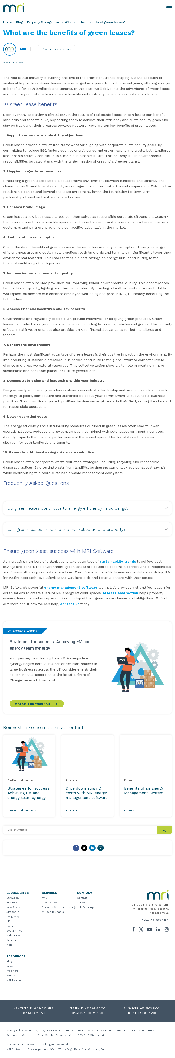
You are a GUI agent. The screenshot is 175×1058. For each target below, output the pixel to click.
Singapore (12, 911)
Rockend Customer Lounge (59, 907)
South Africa (14, 930)
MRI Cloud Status (53, 911)
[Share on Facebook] (76, 848)
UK (8, 921)
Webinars (12, 970)
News (9, 966)
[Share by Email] (100, 848)
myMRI (46, 897)
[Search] (164, 830)
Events (10, 975)
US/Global (12, 897)
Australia (12, 902)
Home (7, 22)
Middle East (14, 935)
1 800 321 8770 (35, 1013)
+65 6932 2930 (149, 1008)
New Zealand (14, 907)
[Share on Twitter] (84, 848)
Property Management (43, 22)
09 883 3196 (159, 920)
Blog (19, 22)
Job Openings (86, 907)
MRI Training (13, 980)
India (9, 944)
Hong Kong (12, 916)
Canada (11, 940)
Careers (82, 902)
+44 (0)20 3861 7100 (144, 1013)
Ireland (10, 925)
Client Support (51, 902)
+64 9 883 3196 (43, 1008)
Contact (82, 897)
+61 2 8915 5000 (95, 1008)
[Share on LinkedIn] (92, 848)
